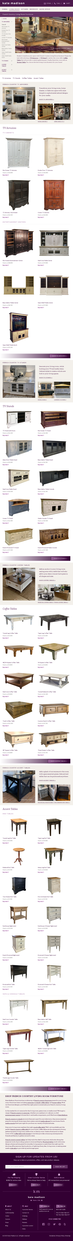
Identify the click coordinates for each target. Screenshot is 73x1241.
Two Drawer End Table (9, 898)
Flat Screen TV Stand (44, 432)
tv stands (37, 1102)
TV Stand (43, 58)
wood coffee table (39, 1127)
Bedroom (34, 9)
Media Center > (43, 121)
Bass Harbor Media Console (46, 490)
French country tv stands (13, 1119)
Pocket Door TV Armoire (45, 171)
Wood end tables (48, 1142)
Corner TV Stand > (60, 399)
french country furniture (42, 1100)
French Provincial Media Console (47, 549)
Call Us (62, 1206)
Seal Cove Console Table (10, 1020)
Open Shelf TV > (59, 121)
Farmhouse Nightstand (9, 927)
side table (13, 1148)
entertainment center (12, 1115)
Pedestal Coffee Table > (46, 602)
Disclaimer (52, 1235)
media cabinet (45, 1121)
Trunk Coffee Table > (61, 602)
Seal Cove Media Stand (9, 490)
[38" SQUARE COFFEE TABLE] (19, 584)
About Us (8, 1209)
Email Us (46, 1206)
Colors (7, 1216)
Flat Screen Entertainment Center (5, 41)
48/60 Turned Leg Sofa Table (47, 1050)
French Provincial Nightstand (11, 956)
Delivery (24, 1219)
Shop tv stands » (45, 377)
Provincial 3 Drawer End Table (46, 985)
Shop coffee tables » (47, 580)
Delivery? (14, 1184)
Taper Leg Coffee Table (45, 634)
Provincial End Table (9, 985)
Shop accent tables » (47, 780)
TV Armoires (6, 21)
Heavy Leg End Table (44, 869)
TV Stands (5, 60)
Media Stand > (42, 399)
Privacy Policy (60, 1235)
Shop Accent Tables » (59, 1088)
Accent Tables (4, 70)
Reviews (24, 1222)
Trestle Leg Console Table (10, 1079)
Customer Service (27, 1209)
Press (7, 1222)
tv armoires (30, 1102)
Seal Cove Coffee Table (10, 693)
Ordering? (59, 1184)
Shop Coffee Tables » (59, 761)
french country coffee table (19, 1129)
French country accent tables (15, 1140)
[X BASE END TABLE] (19, 786)
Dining (4, 9)
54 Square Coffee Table (45, 664)
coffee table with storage (22, 1133)
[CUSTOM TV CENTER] (19, 103)
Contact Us (25, 1212)
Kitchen (24, 9)
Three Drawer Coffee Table (46, 751)
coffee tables (45, 1102)
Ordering (24, 1216)
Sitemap (67, 1235)
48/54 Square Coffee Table (11, 664)
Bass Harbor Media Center (10, 304)
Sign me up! (60, 1166)
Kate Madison (62, 1115)
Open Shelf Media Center (45, 304)
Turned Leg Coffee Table (10, 634)
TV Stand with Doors (9, 432)
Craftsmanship (9, 1212)
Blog (6, 1225)
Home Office (45, 9)
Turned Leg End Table (9, 839)
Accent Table (21, 62)
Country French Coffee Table (46, 722)
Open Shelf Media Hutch (10, 346)
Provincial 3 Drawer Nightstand (47, 956)
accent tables (56, 1102)
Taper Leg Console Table (10, 1050)
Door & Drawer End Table (45, 898)
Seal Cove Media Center (45, 262)
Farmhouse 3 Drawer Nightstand (47, 927)
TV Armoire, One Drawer (10, 214)
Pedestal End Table (8, 869)
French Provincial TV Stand (11, 549)
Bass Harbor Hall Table (44, 1020)
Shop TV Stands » (60, 558)
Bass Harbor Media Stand (45, 461)
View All (4, 24)
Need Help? (36, 1184)
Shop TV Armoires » (46, 99)
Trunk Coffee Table (8, 722)
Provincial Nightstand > (46, 802)
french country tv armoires (20, 1113)
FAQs (24, 1229)
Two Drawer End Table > (62, 802)
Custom (7, 1219)
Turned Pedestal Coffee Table (47, 693)
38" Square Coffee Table (10, 751)
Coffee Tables (4, 65)
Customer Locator (27, 1225)
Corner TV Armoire (7, 37)
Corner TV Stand (8, 519)
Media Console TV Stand (45, 519)
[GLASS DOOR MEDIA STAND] (19, 381)
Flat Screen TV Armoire (10, 171)
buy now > (6, 175)
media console (10, 1123)
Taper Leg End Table (44, 839)
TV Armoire (34, 58)
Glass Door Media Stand (10, 461)
